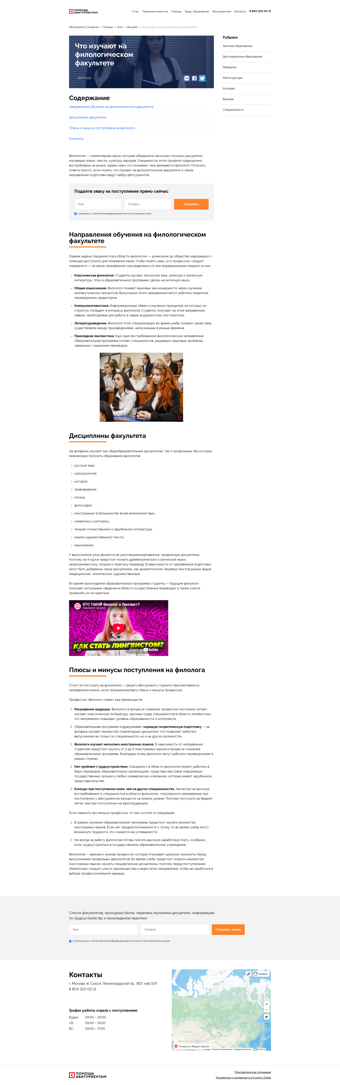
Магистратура (232, 78)
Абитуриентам (221, 11)
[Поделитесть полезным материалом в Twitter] (202, 78)
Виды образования (197, 11)
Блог (120, 27)
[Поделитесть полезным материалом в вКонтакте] (186, 78)
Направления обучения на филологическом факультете (111, 107)
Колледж (229, 88)
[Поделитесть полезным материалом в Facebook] (194, 78)
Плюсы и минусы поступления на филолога (102, 128)
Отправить (191, 204)
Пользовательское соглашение (252, 1072)
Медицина (229, 67)
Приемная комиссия (155, 11)
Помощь (176, 11)
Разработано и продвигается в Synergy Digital (243, 1077)
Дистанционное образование (242, 56)
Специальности (233, 109)
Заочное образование (237, 46)
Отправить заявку (228, 929)
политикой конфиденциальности (108, 213)
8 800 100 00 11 (260, 11)
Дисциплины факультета (87, 117)
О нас (135, 11)
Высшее (132, 27)
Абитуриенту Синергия (83, 27)
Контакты (240, 11)
